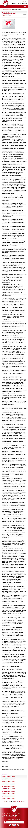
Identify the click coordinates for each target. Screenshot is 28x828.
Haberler (4, 9)
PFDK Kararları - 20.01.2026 (9, 788)
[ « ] (6, 801)
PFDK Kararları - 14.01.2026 (9, 796)
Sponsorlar (14, 815)
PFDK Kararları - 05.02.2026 (9, 776)
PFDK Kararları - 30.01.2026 (9, 781)
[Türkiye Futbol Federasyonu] (5, 3)
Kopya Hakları (18, 814)
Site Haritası (10, 814)
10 (19, 801)
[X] (10, 825)
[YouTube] (18, 825)
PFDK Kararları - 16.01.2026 (9, 791)
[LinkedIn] (15, 825)
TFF (1, 9)
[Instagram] (13, 825)
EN (25, 1)
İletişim (4, 814)
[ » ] (22, 801)
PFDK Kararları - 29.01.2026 (9, 783)
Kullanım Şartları (6, 815)
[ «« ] (4, 801)
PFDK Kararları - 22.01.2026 (9, 786)
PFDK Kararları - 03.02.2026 (9, 779)
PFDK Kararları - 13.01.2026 (9, 798)
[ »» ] (24, 801)
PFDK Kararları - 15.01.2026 (9, 793)
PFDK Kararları (8, 9)
